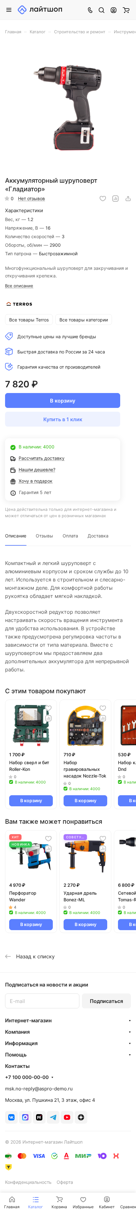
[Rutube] (39, 1117)
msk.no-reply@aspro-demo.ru (39, 1089)
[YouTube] (67, 1117)
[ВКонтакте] (11, 1117)
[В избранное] (103, 198)
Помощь (16, 1054)
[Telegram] (53, 1117)
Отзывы (44, 535)
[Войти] (113, 10)
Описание (15, 535)
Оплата (70, 535)
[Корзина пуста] (126, 10)
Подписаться (106, 1001)
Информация (21, 1043)
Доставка (98, 535)
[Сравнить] (115, 198)
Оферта (65, 1182)
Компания (17, 1032)
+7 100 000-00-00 (27, 1077)
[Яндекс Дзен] (81, 1117)
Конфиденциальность (28, 1182)
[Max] (25, 1117)
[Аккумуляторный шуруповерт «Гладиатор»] (68, 108)
